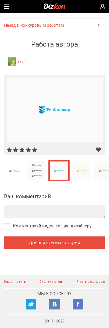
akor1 (22, 61)
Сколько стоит (51, 282)
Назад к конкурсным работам (34, 25)
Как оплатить (15, 282)
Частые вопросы (91, 282)
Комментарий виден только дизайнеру (52, 225)
